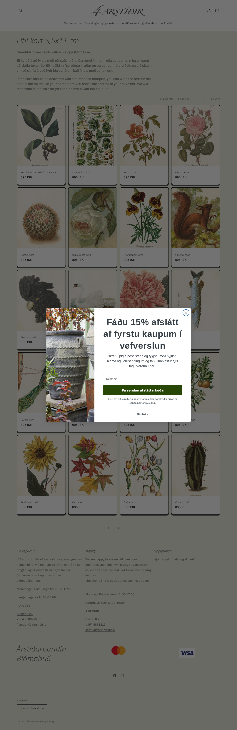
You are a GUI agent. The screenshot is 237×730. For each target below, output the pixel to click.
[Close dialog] (186, 312)
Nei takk (142, 414)
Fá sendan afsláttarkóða (142, 390)
